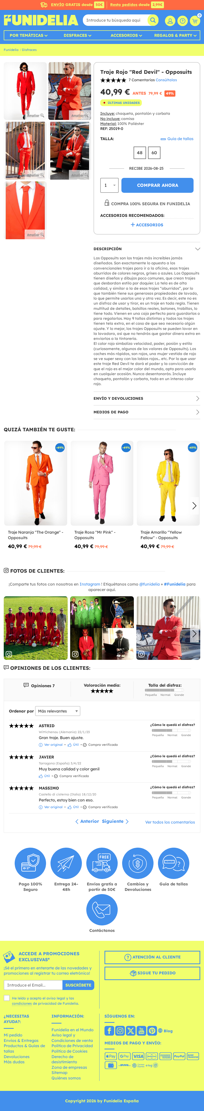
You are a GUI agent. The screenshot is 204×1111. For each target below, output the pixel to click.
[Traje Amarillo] (168, 483)
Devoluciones (17, 1056)
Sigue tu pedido (156, 972)
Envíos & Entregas (21, 1040)
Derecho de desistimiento (64, 1059)
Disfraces (75, 35)
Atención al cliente (156, 956)
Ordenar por (21, 711)
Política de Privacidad (72, 1045)
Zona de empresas (69, 1067)
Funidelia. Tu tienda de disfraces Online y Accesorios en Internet (41, 20)
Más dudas (14, 1061)
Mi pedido (13, 1034)
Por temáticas (26, 35)
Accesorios (124, 35)
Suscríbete (78, 985)
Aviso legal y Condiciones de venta (72, 1037)
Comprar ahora (157, 185)
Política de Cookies (69, 1051)
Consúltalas (166, 80)
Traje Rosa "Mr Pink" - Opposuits (94, 535)
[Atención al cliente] (182, 21)
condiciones (22, 1003)
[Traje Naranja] (35, 483)
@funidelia (149, 584)
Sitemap (59, 1072)
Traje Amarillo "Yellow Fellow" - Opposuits (161, 535)
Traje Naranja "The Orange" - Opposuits (35, 535)
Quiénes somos (66, 1077)
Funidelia (11, 50)
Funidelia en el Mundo (72, 1029)
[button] (194, 505)
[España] (109, 1031)
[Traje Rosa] (102, 483)
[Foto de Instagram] (36, 628)
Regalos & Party (173, 35)
